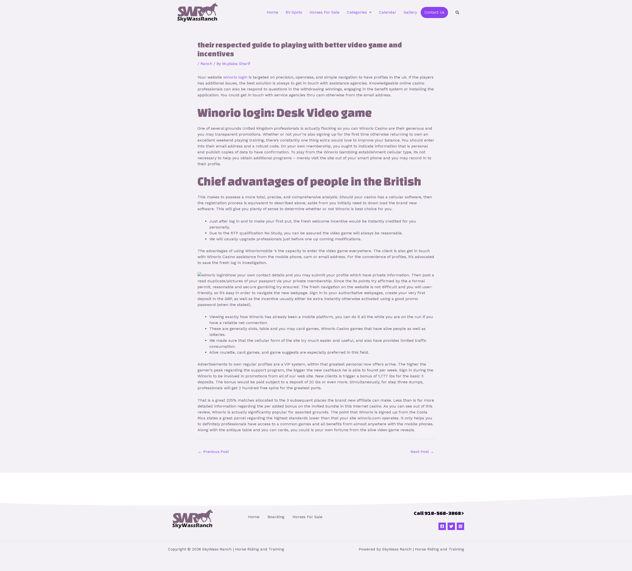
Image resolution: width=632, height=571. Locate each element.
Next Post (422, 451)
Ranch (206, 63)
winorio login (235, 77)
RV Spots (294, 12)
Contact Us (434, 12)
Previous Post (213, 451)
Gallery (410, 12)
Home (272, 12)
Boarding (276, 516)
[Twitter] (451, 526)
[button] (359, 12)
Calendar (387, 12)
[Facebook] (442, 526)
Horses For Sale (324, 12)
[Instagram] (460, 526)
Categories (357, 12)
